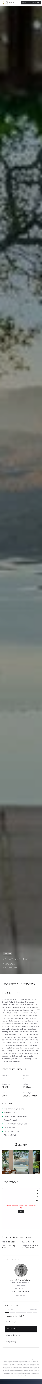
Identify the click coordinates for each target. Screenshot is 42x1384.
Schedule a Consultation (31, 2)
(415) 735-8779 (21, 1288)
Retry (21, 1211)
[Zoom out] (37, 1193)
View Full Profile (21, 1295)
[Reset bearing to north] (37, 1196)
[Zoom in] (37, 1190)
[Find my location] (37, 1200)
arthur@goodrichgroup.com (21, 1291)
